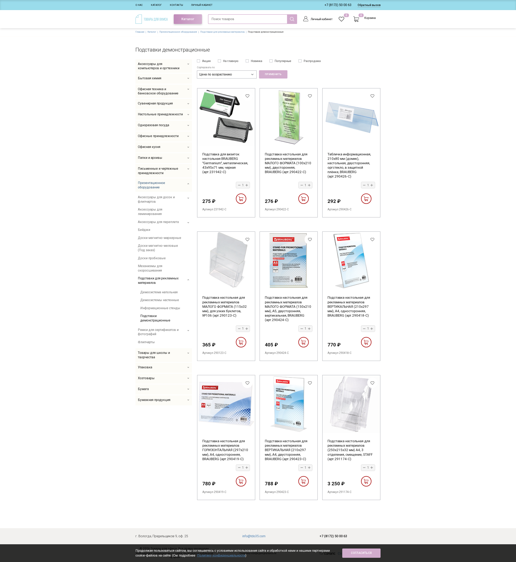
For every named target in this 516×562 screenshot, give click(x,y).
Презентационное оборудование (178, 32)
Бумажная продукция (154, 400)
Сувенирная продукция (155, 103)
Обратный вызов (369, 5)
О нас (139, 5)
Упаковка (145, 367)
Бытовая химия (149, 78)
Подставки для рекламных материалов (222, 32)
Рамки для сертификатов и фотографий (158, 332)
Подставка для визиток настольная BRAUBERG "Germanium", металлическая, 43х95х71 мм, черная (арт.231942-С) (225, 163)
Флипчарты (146, 342)
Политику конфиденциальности (221, 555)
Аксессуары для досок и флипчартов (156, 199)
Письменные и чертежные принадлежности (158, 171)
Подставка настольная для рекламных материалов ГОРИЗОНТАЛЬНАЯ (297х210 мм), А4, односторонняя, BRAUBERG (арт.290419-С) (225, 450)
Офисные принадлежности (158, 136)
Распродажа (312, 61)
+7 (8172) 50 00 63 (338, 5)
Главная (139, 32)
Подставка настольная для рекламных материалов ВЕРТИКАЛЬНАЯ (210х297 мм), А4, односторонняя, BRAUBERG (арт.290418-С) (349, 306)
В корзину (241, 198)
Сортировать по (206, 67)
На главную (230, 61)
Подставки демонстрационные (155, 318)
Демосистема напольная (159, 292)
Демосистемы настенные (159, 300)
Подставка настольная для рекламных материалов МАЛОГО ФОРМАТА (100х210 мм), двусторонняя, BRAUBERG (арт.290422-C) (288, 163)
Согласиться (361, 553)
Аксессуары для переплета (158, 222)
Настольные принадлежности (160, 114)
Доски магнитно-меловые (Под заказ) (158, 248)
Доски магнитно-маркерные (159, 238)
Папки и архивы (150, 158)
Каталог (156, 5)
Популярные (283, 61)
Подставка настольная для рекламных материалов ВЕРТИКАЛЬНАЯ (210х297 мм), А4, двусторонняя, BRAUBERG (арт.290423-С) (286, 450)
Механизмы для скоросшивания (150, 268)
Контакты (176, 5)
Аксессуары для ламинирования (150, 212)
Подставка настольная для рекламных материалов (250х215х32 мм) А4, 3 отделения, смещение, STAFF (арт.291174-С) (350, 450)
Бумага (143, 389)
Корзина (370, 18)
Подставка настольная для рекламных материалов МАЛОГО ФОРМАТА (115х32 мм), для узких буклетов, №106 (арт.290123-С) (224, 306)
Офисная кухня (149, 147)
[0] (341, 19)
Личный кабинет (201, 5)
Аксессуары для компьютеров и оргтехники (158, 66)
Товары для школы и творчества (154, 355)
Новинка (256, 61)
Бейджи (144, 230)
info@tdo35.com (253, 536)
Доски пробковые (152, 258)
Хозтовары (146, 378)
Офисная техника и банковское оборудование (158, 91)
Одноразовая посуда (153, 125)
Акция (206, 61)
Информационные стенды (160, 308)
